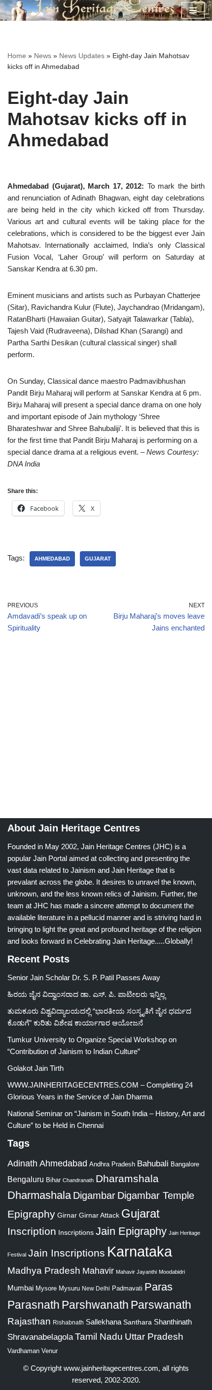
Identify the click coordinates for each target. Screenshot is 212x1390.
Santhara (137, 1322)
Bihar (53, 1180)
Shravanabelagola (40, 1337)
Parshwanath (95, 1304)
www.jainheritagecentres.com (111, 1368)
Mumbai (20, 1288)
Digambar (94, 1195)
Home (16, 56)
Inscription (31, 1231)
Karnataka (139, 1251)
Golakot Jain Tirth (35, 1068)
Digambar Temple (155, 1195)
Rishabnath (68, 1322)
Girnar (67, 1215)
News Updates (82, 56)
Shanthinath (173, 1322)
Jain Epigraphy (131, 1231)
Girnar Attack (99, 1215)
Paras (158, 1287)
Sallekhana (103, 1322)
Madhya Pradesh (43, 1270)
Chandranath (78, 1180)
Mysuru (69, 1288)
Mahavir (98, 1270)
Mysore (46, 1288)
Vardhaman (23, 1351)
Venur (49, 1351)
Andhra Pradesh (112, 1164)
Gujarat (98, 559)
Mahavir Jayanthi (136, 1272)
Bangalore (185, 1164)
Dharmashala (39, 1195)
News (42, 56)
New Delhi (96, 1288)
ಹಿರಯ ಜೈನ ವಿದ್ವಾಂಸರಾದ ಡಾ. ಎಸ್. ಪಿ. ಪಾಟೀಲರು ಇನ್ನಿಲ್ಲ (86, 994)
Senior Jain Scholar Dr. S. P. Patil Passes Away (83, 977)
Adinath (22, 1163)
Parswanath (161, 1305)
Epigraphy (31, 1214)
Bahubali (153, 1163)
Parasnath (33, 1305)
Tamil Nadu (99, 1336)
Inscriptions (76, 1232)
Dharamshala (127, 1178)
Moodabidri (172, 1272)
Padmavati (127, 1288)
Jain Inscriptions (66, 1253)
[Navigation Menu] (193, 10)
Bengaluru (25, 1179)
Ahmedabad (52, 559)
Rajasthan (29, 1321)
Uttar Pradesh (154, 1336)
